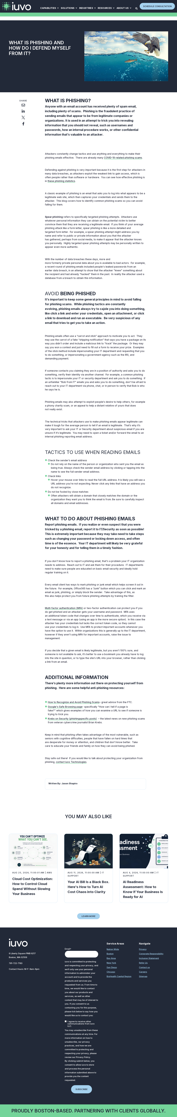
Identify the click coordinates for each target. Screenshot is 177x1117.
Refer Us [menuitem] (143, 963)
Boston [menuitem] (110, 954)
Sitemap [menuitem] (143, 976)
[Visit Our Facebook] (11, 976)
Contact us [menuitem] (144, 967)
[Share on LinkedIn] (23, 111)
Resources (106, 8)
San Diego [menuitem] (112, 967)
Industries (87, 8)
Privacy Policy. (83, 1057)
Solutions (69, 8)
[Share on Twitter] (23, 117)
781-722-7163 (15, 963)
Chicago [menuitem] (111, 972)
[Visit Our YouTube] (30, 976)
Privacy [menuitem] (143, 949)
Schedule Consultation (157, 6)
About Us (124, 8)
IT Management (53, 37)
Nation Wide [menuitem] (113, 949)
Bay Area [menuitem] (111, 958)
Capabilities (49, 8)
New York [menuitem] (111, 963)
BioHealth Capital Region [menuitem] (119, 976)
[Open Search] (136, 8)
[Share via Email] (23, 105)
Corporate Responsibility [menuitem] (151, 954)
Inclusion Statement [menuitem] (149, 958)
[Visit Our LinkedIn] (17, 976)
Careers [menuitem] (143, 972)
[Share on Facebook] (23, 124)
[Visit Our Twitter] (24, 976)
